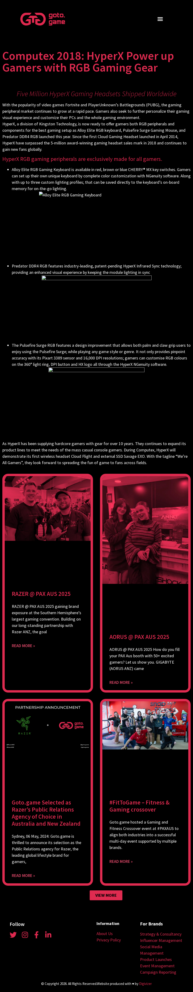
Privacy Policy (108, 940)
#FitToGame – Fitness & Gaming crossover (139, 806)
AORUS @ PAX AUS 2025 (139, 637)
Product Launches (156, 959)
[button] (160, 19)
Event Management (157, 965)
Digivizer (145, 983)
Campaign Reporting (158, 972)
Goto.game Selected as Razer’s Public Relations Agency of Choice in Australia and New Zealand (46, 813)
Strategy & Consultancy (160, 934)
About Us (104, 933)
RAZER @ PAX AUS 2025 (41, 594)
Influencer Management (161, 940)
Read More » (23, 645)
